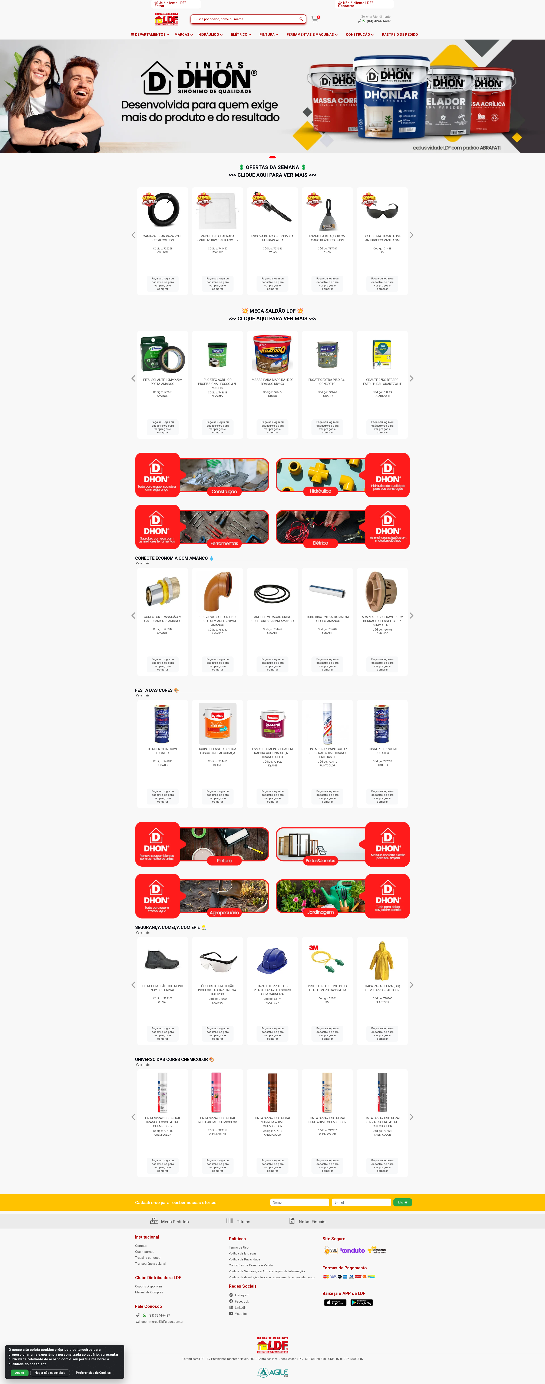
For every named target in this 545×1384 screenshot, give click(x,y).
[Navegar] (133, 235)
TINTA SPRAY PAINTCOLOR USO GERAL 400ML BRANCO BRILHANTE (218, 753)
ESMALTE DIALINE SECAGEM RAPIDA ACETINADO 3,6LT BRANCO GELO (162, 753)
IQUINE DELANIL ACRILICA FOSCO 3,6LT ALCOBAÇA (327, 751)
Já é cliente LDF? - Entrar (172, 4)
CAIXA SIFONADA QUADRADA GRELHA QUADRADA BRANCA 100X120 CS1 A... (382, 240)
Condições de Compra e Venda (251, 1265)
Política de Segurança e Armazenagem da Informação (267, 1271)
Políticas (237, 1238)
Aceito (19, 1372)
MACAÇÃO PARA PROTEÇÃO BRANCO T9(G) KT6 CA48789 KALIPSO (272, 990)
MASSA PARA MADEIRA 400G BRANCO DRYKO (163, 382)
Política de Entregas (243, 1253)
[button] (272, 157)
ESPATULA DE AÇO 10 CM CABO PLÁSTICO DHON (217, 238)
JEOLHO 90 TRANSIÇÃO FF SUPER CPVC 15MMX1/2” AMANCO (382, 621)
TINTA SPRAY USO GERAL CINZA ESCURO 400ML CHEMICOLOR (272, 1122)
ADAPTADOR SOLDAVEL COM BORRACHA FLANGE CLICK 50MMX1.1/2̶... (272, 621)
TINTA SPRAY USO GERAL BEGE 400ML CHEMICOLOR (218, 1120)
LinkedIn (240, 1308)
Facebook (241, 1301)
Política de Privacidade (244, 1259)
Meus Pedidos (174, 1221)
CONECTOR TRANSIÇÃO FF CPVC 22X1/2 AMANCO (327, 619)
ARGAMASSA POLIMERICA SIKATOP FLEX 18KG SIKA (327, 382)
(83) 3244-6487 (159, 1315)
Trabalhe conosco (148, 1258)
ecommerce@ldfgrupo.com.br (162, 1322)
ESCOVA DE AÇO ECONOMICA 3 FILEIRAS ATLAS (163, 238)
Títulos (243, 1221)
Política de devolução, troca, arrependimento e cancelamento (272, 1277)
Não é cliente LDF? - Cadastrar (357, 4)
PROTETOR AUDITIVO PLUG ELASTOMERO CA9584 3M (162, 988)
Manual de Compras (149, 1292)
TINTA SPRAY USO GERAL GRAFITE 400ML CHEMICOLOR (382, 1122)
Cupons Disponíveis (149, 1286)
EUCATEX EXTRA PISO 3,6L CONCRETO (218, 382)
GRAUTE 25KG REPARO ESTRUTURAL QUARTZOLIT (272, 382)
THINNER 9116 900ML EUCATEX (272, 751)
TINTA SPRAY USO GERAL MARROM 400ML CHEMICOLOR (163, 1122)
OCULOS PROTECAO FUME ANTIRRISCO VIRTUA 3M (272, 238)
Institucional (147, 1237)
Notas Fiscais (312, 1221)
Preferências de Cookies (93, 1372)
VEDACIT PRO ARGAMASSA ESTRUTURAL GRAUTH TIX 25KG (327, 240)
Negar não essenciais (50, 1372)
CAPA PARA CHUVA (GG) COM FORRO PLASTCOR (217, 988)
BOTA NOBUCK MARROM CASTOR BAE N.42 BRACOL (327, 988)
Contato (141, 1246)
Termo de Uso (239, 1247)
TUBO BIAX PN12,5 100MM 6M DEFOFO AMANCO (217, 619)
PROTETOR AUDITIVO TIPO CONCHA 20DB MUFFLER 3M (382, 988)
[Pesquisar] (301, 19)
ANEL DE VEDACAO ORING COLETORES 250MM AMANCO (163, 619)
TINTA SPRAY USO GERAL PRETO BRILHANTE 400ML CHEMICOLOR (327, 1122)
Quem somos (144, 1252)
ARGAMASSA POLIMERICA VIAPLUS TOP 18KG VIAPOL (382, 382)
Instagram (241, 1295)
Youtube (240, 1314)
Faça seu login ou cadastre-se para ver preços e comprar (163, 283)
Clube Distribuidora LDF (158, 1277)
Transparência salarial (150, 1264)
